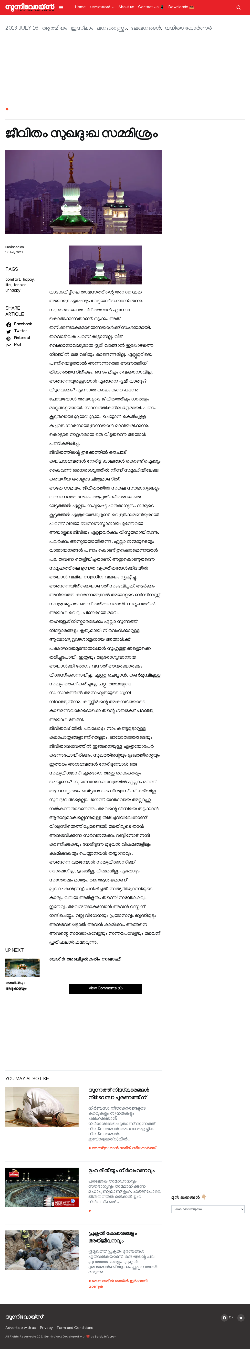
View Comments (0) (106, 988)
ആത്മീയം (54, 28)
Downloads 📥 (181, 7)
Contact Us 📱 (151, 7)
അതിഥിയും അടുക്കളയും (15, 986)
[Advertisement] (125, 69)
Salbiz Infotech (105, 1336)
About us (126, 7)
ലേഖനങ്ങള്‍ (100, 7)
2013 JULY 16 (22, 28)
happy (28, 280)
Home (80, 7)
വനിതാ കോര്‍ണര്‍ (188, 28)
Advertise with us (20, 1328)
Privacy (46, 1328)
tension (20, 285)
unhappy (12, 291)
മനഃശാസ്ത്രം (112, 28)
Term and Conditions (75, 1328)
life (8, 285)
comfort (12, 280)
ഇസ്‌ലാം (82, 28)
